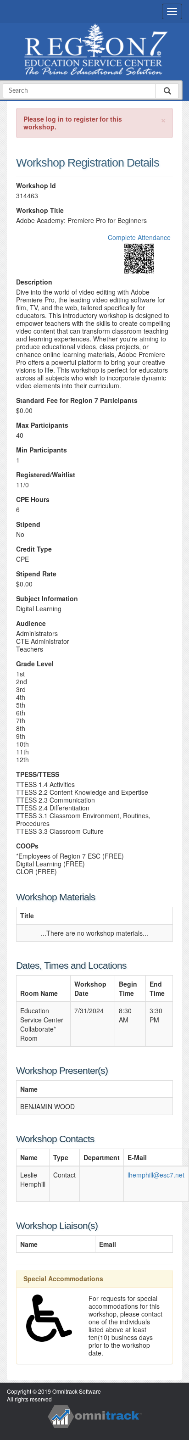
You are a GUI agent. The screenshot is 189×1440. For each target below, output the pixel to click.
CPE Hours (33, 499)
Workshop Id (36, 186)
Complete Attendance (139, 237)
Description (34, 282)
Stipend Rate (36, 574)
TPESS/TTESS (37, 774)
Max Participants (42, 425)
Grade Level (35, 664)
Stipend (28, 524)
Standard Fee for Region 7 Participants (77, 400)
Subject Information (47, 599)
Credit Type (34, 549)
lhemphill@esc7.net (156, 1174)
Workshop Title (40, 210)
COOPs (27, 846)
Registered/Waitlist (45, 475)
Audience (31, 623)
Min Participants (41, 450)
